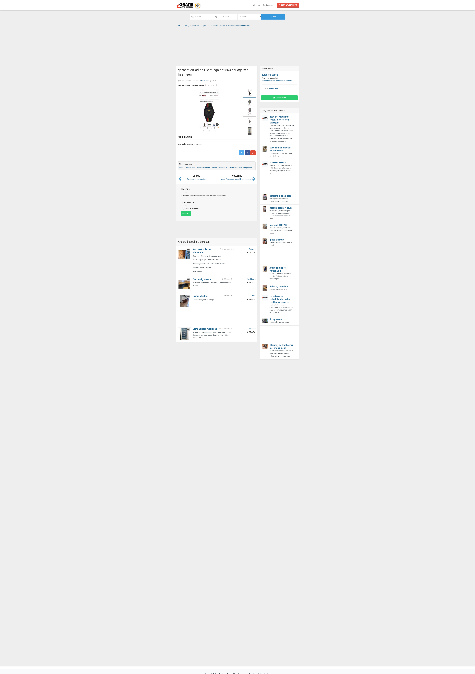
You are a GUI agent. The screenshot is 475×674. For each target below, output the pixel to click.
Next (237, 111)
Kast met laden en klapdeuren (202, 251)
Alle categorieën (245, 167)
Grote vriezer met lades (205, 328)
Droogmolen (276, 319)
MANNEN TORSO (278, 162)
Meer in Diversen (203, 167)
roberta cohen (271, 74)
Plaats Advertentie (288, 5)
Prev (181, 111)
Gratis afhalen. (200, 296)
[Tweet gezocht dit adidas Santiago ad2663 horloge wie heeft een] (241, 152)
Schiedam (252, 328)
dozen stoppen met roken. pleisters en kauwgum (279, 119)
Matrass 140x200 (278, 225)
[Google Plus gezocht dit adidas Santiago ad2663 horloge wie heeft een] (253, 152)
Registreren (268, 5)
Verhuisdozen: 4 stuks (281, 207)
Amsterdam (205, 81)
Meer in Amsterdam (187, 167)
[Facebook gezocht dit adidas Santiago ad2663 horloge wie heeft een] (247, 152)
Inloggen (256, 5)
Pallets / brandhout (279, 286)
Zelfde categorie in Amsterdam (225, 167)
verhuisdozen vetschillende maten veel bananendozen (280, 299)
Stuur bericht (280, 98)
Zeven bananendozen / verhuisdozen (281, 149)
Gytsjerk (252, 249)
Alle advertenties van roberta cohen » (277, 81)
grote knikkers (277, 239)
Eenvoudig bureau (202, 279)
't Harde (252, 296)
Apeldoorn (251, 279)
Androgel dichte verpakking (278, 269)
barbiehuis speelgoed (280, 195)
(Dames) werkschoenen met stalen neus (282, 346)
